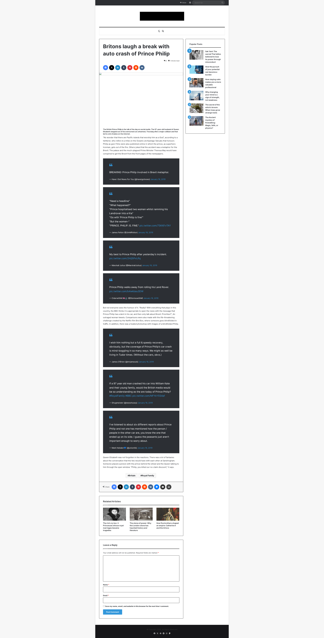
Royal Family (148, 475)
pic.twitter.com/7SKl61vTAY (155, 225)
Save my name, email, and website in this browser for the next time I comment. (137, 606)
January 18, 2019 (157, 179)
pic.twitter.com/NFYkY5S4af (148, 395)
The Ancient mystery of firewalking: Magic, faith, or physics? (211, 122)
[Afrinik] (162, 16)
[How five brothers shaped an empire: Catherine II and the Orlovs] (167, 514)
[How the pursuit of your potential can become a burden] (196, 70)
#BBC (128, 395)
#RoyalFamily (117, 395)
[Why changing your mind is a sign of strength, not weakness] (196, 95)
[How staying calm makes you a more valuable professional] (196, 82)
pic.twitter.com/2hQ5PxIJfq (125, 258)
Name (106, 585)
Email (106, 595)
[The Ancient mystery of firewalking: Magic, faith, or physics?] (196, 121)
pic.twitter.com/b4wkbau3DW (126, 291)
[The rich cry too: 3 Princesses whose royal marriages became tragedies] (114, 514)
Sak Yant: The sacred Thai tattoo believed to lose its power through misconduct (213, 56)
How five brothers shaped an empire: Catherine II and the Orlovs (167, 525)
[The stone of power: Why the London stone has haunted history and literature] (141, 514)
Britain (132, 475)
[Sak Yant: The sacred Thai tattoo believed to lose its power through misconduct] (196, 55)
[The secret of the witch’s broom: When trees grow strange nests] (196, 108)
